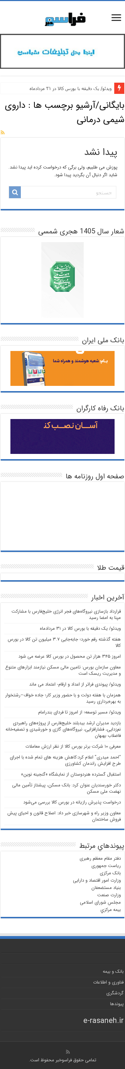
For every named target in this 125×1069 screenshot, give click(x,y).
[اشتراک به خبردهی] (3, 133)
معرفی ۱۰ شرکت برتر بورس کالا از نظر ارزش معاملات (73, 746)
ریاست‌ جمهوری (106, 865)
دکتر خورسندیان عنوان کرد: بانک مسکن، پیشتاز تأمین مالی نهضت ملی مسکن (66, 788)
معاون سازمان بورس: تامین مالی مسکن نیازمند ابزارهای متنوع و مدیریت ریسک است (63, 670)
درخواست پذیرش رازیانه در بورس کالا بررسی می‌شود (72, 802)
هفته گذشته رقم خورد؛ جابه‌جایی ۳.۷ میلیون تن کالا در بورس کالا (64, 642)
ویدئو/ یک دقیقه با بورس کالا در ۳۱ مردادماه (70, 88)
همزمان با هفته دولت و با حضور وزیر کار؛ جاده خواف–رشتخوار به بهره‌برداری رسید (63, 698)
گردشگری (115, 993)
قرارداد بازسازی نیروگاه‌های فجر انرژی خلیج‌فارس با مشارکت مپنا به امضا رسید (66, 614)
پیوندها (117, 1004)
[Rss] (67, 1052)
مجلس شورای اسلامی (100, 902)
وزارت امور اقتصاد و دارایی (97, 880)
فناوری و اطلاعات (108, 982)
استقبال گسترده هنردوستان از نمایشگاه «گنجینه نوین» (71, 774)
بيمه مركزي (110, 909)
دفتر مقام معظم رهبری (100, 858)
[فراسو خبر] (62, 16)
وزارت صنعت (109, 895)
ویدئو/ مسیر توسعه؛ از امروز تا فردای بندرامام (79, 712)
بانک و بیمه (113, 971)
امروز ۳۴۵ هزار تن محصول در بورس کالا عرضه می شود (69, 656)
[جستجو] (15, 192)
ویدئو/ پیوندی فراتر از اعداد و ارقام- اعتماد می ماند (75, 684)
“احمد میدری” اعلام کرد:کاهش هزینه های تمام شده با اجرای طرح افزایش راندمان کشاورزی (65, 760)
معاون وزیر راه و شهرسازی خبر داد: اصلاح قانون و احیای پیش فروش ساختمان (64, 816)
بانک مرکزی (110, 873)
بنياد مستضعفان (106, 887)
